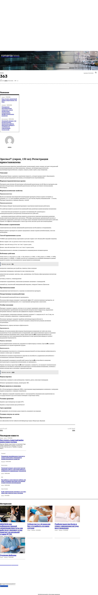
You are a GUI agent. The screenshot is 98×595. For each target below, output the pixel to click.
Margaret (3, 461)
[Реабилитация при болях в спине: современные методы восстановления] (67, 514)
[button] (95, 72)
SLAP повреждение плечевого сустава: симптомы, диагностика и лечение (13, 492)
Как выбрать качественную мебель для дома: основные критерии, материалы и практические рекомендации (13, 481)
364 (73, 430)
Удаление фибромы (8, 555)
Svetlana (6, 536)
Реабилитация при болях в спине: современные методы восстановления (67, 526)
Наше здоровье (4, 488)
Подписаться (4, 586)
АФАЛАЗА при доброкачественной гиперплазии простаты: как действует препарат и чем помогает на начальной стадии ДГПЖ (11, 529)
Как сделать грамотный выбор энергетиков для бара (9, 100)
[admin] (1, 81)
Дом (2, 477)
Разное (3, 97)
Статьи (2, 72)
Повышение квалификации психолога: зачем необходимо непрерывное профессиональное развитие (8, 111)
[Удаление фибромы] (12, 545)
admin (6, 80)
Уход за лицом (5, 119)
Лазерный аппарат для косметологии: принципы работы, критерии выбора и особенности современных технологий (9, 125)
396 (1, 430)
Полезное (4, 105)
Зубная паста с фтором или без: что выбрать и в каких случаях (38, 526)
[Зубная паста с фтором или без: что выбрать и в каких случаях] (40, 514)
